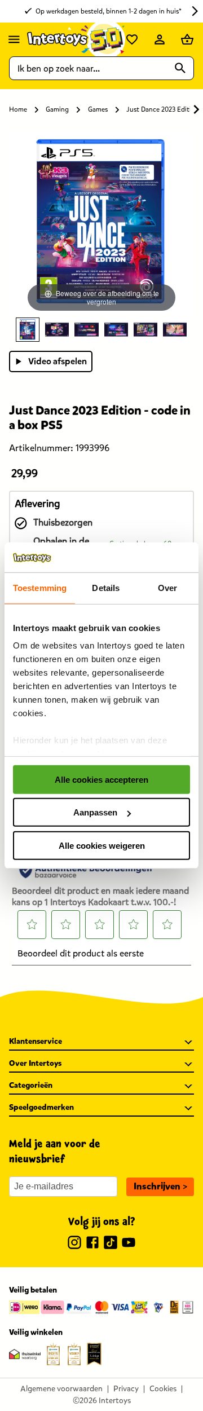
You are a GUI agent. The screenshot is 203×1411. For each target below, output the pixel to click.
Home (18, 109)
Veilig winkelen (36, 1332)
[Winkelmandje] (187, 39)
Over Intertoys (35, 1063)
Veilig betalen (33, 1290)
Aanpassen (95, 812)
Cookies (162, 1388)
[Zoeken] (180, 68)
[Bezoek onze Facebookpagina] (92, 1244)
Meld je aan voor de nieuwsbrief (54, 1152)
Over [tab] (167, 587)
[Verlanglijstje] (132, 39)
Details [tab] (106, 587)
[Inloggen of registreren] (159, 39)
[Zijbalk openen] (14, 39)
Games (98, 109)
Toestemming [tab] (40, 587)
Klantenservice (35, 1041)
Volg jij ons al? (101, 1222)
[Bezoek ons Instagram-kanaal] (74, 1244)
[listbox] (101, 329)
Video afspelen (57, 361)
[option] (27, 329)
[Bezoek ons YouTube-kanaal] (128, 1244)
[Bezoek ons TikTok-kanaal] (110, 1244)
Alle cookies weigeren (102, 845)
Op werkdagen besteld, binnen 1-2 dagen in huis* (109, 11)
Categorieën (30, 1085)
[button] (160, 1187)
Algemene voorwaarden (61, 1388)
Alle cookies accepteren (101, 779)
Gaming (57, 109)
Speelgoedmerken (41, 1107)
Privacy (126, 1388)
